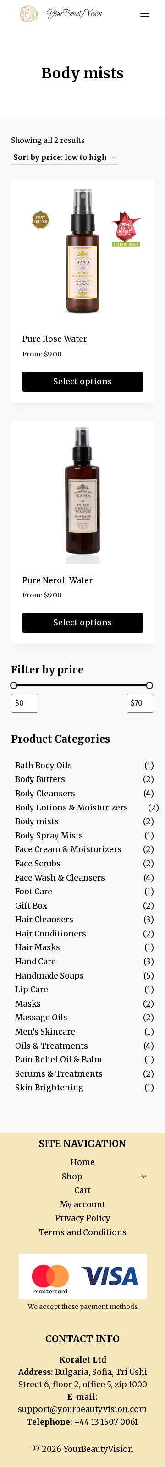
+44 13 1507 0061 (106, 1422)
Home (83, 1162)
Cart (82, 1190)
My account (82, 1204)
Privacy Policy (82, 1218)
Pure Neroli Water (57, 580)
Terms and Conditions (82, 1232)
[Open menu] (144, 13)
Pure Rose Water (54, 339)
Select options (82, 381)
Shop (72, 1176)
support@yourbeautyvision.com (82, 1409)
